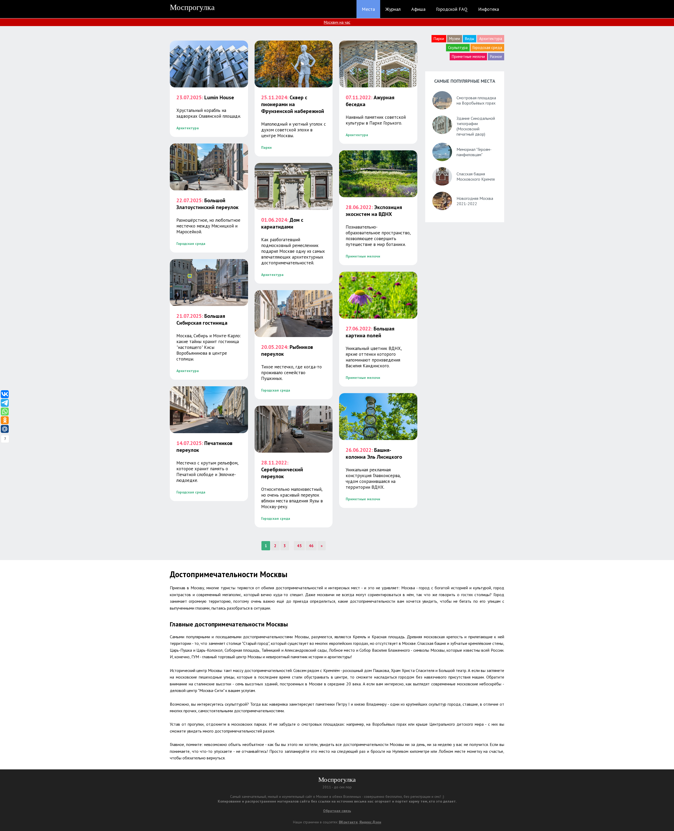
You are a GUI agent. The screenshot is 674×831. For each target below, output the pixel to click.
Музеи (454, 38)
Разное (496, 56)
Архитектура (490, 38)
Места (368, 9)
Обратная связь (337, 810)
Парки (439, 38)
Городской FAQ (452, 9)
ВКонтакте (348, 822)
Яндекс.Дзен (370, 822)
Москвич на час (337, 22)
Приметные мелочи (468, 56)
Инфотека (488, 9)
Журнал (393, 9)
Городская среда (487, 47)
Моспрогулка (192, 7)
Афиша (418, 9)
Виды (469, 38)
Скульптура (458, 47)
